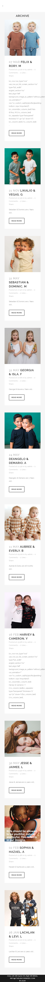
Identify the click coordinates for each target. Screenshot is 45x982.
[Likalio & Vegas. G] (23, 166)
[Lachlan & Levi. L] (23, 908)
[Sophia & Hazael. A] (23, 823)
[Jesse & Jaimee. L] (23, 739)
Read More (17, 133)
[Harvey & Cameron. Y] (23, 610)
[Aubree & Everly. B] (23, 522)
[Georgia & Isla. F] (23, 346)
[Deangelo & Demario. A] (23, 430)
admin (29, 70)
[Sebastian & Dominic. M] (23, 254)
